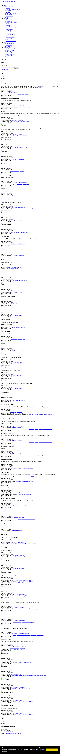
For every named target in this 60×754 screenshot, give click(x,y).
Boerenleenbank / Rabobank (28, 519)
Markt (20, 315)
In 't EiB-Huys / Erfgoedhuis (35, 414)
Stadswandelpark (22, 105)
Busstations (19, 184)
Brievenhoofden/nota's (11, 27)
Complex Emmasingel (27, 494)
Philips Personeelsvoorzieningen (29, 543)
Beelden (29, 208)
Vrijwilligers (9, 14)
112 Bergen (13, 120)
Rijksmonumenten (10, 34)
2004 (17, 268)
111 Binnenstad (14, 147)
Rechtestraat (21, 466)
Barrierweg (20, 674)
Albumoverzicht (10, 43)
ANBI (7, 17)
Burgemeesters (9, 29)
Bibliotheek (9, 23)
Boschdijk (19, 530)
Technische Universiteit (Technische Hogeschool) (29, 609)
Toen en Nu (9, 38)
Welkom (8, 8)
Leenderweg (23, 646)
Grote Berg (19, 134)
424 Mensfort (14, 232)
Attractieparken (21, 363)
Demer (20, 292)
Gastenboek (9, 52)
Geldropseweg (20, 159)
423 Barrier (13, 530)
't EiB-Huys (26, 121)
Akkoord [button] (52, 750)
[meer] (40, 87)
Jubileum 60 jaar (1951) (27, 107)
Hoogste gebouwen (10, 35)
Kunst (7, 39)
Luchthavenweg (22, 207)
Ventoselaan (22, 594)
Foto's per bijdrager (10, 50)
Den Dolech (21, 607)
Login (5, 56)
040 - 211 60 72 (9, 732)
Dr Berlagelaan (21, 327)
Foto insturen (9, 55)
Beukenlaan (20, 267)
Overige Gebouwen (17, 121)
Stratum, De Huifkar (19, 649)
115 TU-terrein (14, 607)
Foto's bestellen (10, 54)
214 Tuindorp (13, 220)
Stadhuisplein (22, 620)
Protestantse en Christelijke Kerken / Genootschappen (23, 675)
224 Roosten (13, 362)
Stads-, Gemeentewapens (27, 481)
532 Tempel (13, 195)
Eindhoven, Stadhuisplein (28, 622)
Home (5, 5)
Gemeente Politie (10, 33)
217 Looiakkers (14, 105)
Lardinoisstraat (22, 350)
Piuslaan (19, 220)
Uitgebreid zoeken (5, 69)
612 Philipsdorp (13, 542)
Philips (19, 94)
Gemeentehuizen (17, 468)
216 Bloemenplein (14, 171)
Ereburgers (8, 30)
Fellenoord (21, 517)
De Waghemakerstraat (23, 232)
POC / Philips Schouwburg (37, 635)
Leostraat (22, 171)
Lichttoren (25, 582)
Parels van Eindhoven (11, 13)
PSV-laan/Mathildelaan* (23, 633)
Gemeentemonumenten (11, 31)
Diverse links (9, 51)
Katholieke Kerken (15, 688)
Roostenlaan (20, 362)
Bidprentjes (9, 26)
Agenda (8, 12)
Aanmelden (9, 45)
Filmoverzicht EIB (10, 21)
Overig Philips (25, 94)
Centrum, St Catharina (26, 688)
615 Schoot (12, 92)
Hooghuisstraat (22, 568)
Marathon (13, 268)
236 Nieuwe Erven (14, 303)
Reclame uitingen (10, 37)
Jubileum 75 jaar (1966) (27, 581)
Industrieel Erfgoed (18, 582)
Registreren (9, 46)
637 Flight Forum (13, 207)
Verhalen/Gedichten (11, 41)
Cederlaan (17, 92)
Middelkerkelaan (21, 244)
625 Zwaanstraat (13, 267)
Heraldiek (18, 481)
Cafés (12, 649)
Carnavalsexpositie (47, 414)
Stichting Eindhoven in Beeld (13, 9)
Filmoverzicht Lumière (11, 22)
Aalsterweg (22, 648)
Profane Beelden (36, 208)
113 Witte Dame (14, 492)
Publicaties (8, 25)
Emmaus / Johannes (41, 675)
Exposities (8, 10)
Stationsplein (26, 184)
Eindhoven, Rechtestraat (27, 468)
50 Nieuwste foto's (10, 49)
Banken (19, 519)
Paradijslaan (20, 120)
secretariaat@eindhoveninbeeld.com (13, 733)
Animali (27, 363)
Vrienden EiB (9, 16)
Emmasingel (22, 492)
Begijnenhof (22, 687)
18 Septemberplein (23, 147)
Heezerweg (22, 303)
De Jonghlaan (20, 542)
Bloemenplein (23, 506)
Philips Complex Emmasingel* (26, 580)
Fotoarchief (9, 20)
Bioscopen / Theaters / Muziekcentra (21, 635)
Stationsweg (21, 255)
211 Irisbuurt (13, 159)
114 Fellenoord (14, 350)
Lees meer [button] (5, 751)
